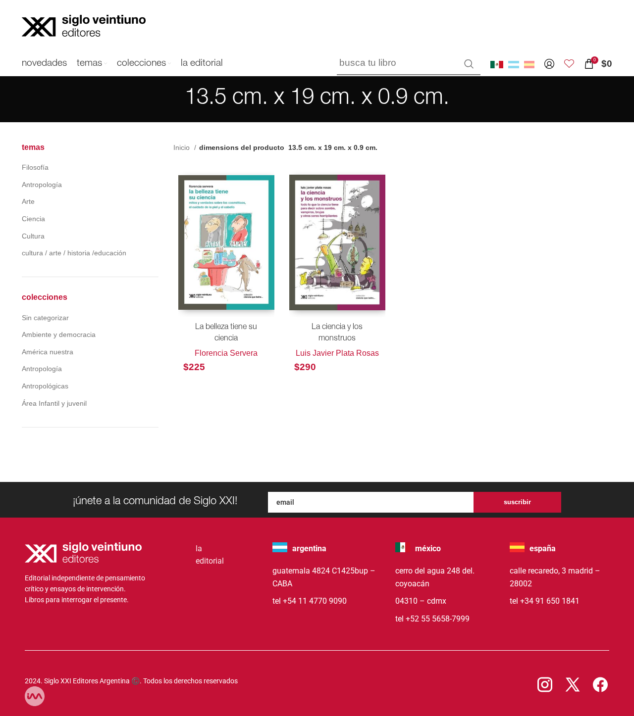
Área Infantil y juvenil (54, 403)
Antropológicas (45, 386)
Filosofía (35, 167)
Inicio (182, 147)
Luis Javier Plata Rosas (337, 353)
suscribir (517, 502)
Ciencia (33, 219)
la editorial (210, 555)
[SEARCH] (469, 63)
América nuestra (47, 352)
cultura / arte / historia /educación (74, 253)
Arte (28, 201)
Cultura (33, 236)
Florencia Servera (226, 353)
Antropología (42, 185)
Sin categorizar (45, 318)
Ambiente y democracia (59, 334)
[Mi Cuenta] (549, 64)
